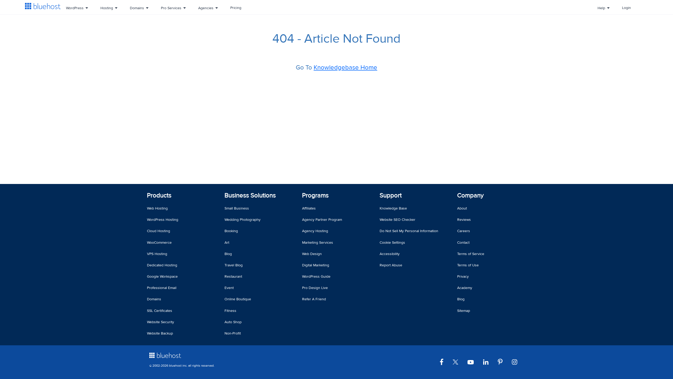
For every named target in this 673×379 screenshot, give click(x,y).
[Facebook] (443, 361)
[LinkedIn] (487, 361)
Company (470, 195)
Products (159, 195)
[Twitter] (457, 361)
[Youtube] (472, 361)
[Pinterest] (502, 361)
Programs (315, 195)
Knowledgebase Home (345, 67)
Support (391, 195)
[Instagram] (516, 361)
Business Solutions (250, 195)
